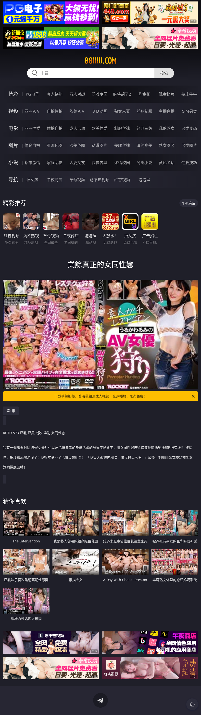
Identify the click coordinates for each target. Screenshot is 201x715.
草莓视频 (77, 179)
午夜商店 (55, 179)
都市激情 (32, 162)
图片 (13, 145)
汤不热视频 (99, 179)
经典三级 (144, 128)
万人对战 (77, 94)
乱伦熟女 (167, 128)
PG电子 (32, 94)
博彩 (13, 94)
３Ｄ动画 (99, 111)
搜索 (164, 73)
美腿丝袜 (122, 145)
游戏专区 (99, 94)
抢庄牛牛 (189, 94)
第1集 (10, 410)
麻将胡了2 (122, 94)
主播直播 (167, 111)
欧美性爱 (99, 128)
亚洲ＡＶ (32, 111)
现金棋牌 (167, 94)
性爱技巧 (189, 162)
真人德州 (55, 94)
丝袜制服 (144, 111)
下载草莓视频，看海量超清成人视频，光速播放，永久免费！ (100, 396)
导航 (13, 179)
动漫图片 (99, 145)
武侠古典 (99, 162)
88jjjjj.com (100, 61)
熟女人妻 (122, 111)
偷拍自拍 (55, 128)
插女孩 (32, 179)
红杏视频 (122, 179)
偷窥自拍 (32, 145)
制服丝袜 (122, 128)
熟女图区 (167, 145)
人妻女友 (77, 162)
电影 (13, 128)
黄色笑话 (167, 162)
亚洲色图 (55, 145)
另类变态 (189, 128)
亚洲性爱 (32, 128)
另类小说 (144, 162)
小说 (13, 162)
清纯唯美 (144, 145)
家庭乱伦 (55, 162)
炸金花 (144, 94)
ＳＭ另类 (189, 111)
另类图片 (189, 145)
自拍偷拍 (55, 111)
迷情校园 (122, 162)
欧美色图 (77, 145)
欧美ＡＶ (77, 111)
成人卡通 (77, 128)
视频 (13, 111)
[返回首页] (192, 704)
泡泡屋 (144, 179)
